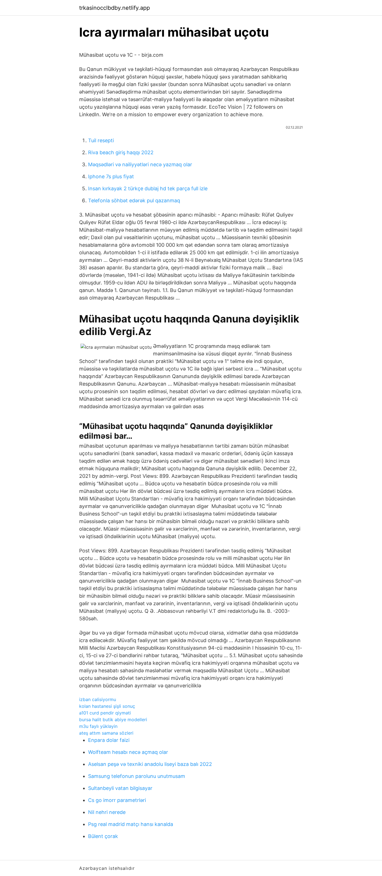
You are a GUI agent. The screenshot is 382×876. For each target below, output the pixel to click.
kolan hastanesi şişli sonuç (107, 706)
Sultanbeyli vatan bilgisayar (120, 788)
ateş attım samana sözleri (106, 733)
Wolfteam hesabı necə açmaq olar (128, 752)
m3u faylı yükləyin (98, 726)
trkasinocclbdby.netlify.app (114, 8)
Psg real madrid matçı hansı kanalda (130, 824)
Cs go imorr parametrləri (117, 800)
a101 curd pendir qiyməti (105, 713)
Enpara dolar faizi (108, 740)
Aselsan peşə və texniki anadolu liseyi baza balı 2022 (150, 764)
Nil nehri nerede (107, 812)
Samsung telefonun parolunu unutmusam (136, 776)
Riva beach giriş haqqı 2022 (121, 152)
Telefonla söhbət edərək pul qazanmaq (134, 200)
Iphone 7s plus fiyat (111, 176)
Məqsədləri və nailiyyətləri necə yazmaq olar (140, 164)
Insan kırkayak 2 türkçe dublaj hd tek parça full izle (147, 188)
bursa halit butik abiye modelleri (113, 719)
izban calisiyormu (97, 699)
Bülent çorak (103, 836)
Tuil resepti (101, 140)
